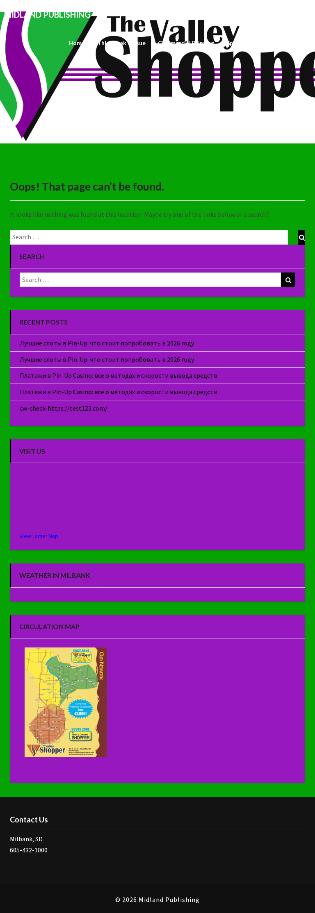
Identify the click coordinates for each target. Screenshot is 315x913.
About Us (292, 42)
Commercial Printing (186, 42)
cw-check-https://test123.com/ (63, 408)
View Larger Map (39, 536)
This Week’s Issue (121, 42)
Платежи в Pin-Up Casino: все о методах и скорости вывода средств (118, 375)
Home (76, 42)
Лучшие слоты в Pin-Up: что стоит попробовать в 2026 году (107, 343)
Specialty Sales (246, 42)
